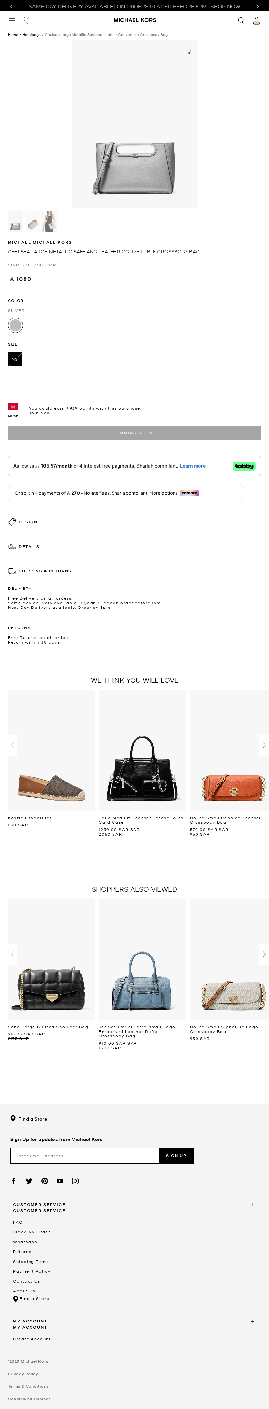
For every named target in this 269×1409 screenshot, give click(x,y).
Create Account (32, 1338)
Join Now (40, 412)
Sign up (176, 1155)
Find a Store (32, 1119)
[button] (12, 745)
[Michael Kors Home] (135, 20)
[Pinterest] (44, 1181)
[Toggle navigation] (12, 20)
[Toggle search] (241, 19)
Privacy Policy (23, 1374)
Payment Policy (32, 1271)
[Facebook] (13, 1181)
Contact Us (26, 1281)
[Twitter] (29, 1181)
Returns (22, 1251)
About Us (24, 1290)
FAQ (18, 1222)
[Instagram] (75, 1181)
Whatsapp (25, 1241)
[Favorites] (27, 20)
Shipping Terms (31, 1261)
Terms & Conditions (28, 1386)
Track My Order (31, 1231)
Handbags (31, 34)
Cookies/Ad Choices (29, 1398)
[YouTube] (60, 1181)
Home (13, 34)
